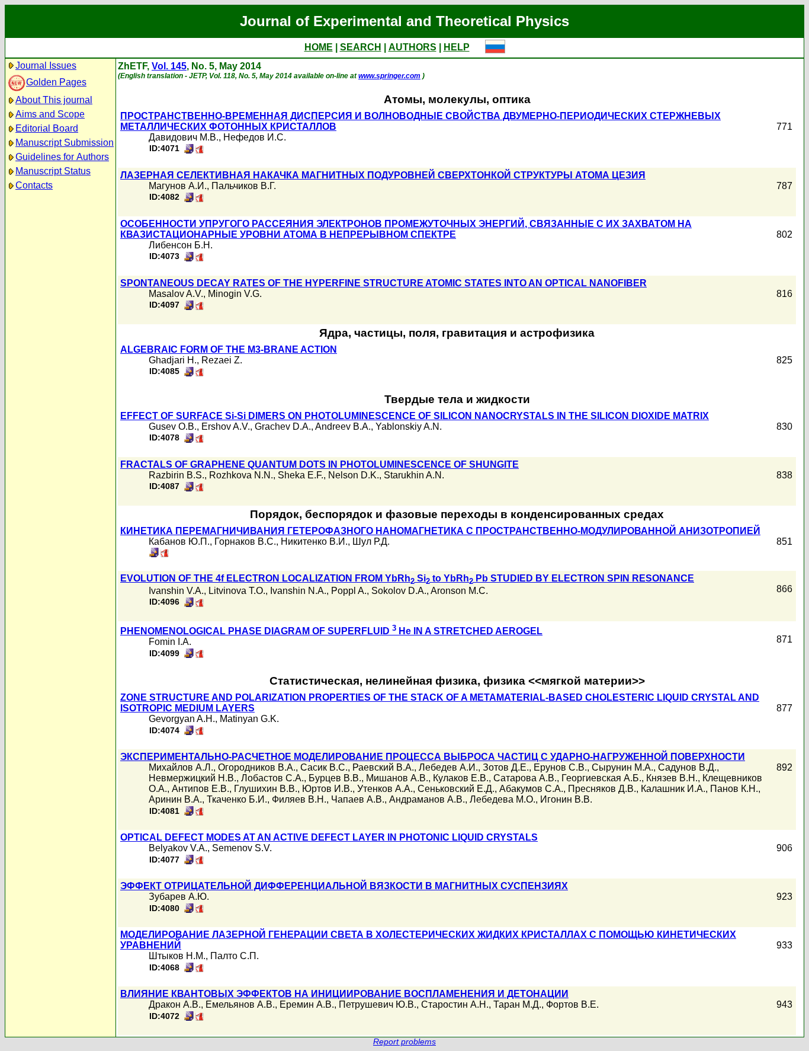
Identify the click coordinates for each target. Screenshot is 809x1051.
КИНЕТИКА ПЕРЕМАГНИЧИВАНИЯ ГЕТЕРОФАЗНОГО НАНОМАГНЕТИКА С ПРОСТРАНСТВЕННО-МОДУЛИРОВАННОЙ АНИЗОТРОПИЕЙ (440, 531)
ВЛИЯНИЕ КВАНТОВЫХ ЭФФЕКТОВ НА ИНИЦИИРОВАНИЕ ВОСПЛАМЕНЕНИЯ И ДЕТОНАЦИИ (344, 994)
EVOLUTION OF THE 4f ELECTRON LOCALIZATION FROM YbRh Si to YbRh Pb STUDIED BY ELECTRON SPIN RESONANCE (407, 578)
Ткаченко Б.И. (237, 799)
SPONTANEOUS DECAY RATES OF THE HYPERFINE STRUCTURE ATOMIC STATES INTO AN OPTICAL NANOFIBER (383, 283)
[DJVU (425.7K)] (189, 488)
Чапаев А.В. (357, 799)
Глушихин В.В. (265, 789)
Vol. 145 (169, 66)
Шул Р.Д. (371, 541)
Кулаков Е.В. (461, 778)
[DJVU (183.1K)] (189, 1017)
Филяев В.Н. (299, 799)
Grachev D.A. (283, 426)
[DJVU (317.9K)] (189, 812)
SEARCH (360, 47)
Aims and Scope (50, 114)
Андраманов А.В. (427, 799)
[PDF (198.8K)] (199, 373)
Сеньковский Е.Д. (456, 789)
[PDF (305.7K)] (199, 307)
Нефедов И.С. (254, 137)
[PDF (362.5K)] (199, 258)
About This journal (53, 100)
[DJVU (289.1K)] (189, 150)
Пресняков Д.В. (602, 789)
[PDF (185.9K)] (199, 655)
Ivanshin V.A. (176, 591)
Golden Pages (56, 82)
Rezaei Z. (221, 360)
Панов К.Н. (734, 789)
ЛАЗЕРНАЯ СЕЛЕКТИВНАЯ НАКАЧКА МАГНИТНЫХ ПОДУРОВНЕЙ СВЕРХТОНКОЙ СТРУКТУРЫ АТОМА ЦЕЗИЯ (383, 175)
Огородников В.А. (257, 767)
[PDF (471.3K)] (199, 150)
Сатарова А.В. (525, 778)
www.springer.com (389, 76)
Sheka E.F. (300, 475)
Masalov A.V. (176, 294)
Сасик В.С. (324, 767)
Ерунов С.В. (560, 767)
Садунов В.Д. (687, 767)
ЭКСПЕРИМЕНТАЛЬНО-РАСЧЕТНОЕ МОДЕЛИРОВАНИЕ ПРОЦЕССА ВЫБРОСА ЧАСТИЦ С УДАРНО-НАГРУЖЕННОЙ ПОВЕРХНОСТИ (432, 757)
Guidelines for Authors (62, 157)
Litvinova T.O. (236, 591)
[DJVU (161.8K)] (189, 440)
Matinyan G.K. (249, 719)
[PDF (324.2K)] (199, 440)
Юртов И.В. (327, 789)
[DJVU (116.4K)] (189, 307)
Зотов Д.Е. (506, 767)
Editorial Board (46, 128)
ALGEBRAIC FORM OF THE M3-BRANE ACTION (228, 349)
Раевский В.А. (383, 767)
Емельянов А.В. (240, 1004)
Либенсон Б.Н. (181, 245)
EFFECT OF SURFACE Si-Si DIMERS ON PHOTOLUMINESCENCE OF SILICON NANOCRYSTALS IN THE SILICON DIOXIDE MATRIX (414, 416)
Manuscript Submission (64, 143)
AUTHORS (412, 47)
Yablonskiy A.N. (408, 426)
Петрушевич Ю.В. (377, 1004)
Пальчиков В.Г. (243, 186)
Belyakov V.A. (178, 848)
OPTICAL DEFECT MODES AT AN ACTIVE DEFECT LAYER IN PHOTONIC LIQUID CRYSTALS (329, 837)
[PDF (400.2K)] (199, 199)
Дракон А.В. (175, 1004)
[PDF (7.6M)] (164, 554)
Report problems (404, 1041)
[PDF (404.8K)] (199, 861)
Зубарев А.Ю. (179, 897)
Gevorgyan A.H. (182, 719)
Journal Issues (45, 65)
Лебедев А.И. (448, 767)
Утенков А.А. (385, 789)
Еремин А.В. (307, 1004)
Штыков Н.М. (177, 956)
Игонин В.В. (566, 799)
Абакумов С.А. (531, 789)
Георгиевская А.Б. (601, 778)
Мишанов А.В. (397, 778)
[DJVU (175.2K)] (189, 258)
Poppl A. (349, 591)
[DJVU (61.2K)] (189, 373)
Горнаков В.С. (245, 541)
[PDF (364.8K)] (199, 1017)
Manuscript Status (53, 171)
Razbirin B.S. (176, 475)
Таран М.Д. (517, 1004)
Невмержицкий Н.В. (192, 778)
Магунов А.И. (178, 186)
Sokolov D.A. (398, 591)
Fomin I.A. (170, 642)
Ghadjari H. (173, 360)
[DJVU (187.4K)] (189, 199)
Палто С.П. (234, 956)
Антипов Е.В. (200, 789)
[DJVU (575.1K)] (154, 554)
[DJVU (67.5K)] (189, 604)
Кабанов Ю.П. (179, 541)
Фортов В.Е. (572, 1004)
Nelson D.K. (353, 475)
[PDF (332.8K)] (199, 969)
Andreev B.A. (343, 426)
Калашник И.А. (673, 789)
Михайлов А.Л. (181, 767)
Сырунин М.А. (622, 767)
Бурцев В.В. (335, 778)
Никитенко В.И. (314, 541)
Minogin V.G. (235, 294)
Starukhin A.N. (414, 475)
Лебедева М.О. (502, 799)
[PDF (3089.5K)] (199, 488)
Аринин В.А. (175, 799)
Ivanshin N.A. (298, 591)
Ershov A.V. (225, 426)
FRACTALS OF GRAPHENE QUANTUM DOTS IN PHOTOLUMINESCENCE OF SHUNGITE (319, 464)
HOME (318, 47)
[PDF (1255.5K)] (199, 812)
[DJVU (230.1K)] (189, 861)
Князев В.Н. (672, 778)
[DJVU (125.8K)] (189, 969)
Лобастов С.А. (272, 778)
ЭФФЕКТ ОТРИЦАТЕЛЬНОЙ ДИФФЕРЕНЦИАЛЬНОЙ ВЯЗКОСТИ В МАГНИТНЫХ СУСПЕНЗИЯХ (344, 886)
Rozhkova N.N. (241, 475)
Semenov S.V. (242, 848)
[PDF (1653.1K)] (199, 732)
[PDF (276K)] (199, 910)
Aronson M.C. (459, 591)
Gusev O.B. (173, 426)
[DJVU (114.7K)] (189, 910)
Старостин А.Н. (455, 1004)
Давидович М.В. (184, 137)
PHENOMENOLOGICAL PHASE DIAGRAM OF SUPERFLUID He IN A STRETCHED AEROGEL (331, 631)
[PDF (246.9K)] (199, 604)
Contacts (34, 185)
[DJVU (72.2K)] (189, 655)
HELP (457, 47)
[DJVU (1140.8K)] (189, 732)
